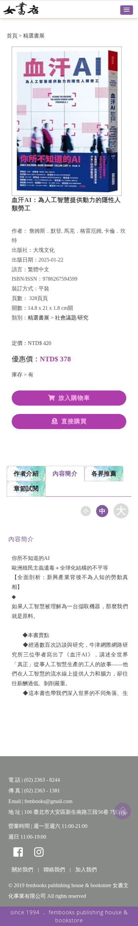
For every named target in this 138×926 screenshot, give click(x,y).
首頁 (12, 36)
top (122, 811)
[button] (126, 10)
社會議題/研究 (71, 317)
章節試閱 (26, 488)
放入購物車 (74, 398)
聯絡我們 (54, 869)
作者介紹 (26, 473)
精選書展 (34, 36)
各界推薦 (103, 473)
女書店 (28, 8)
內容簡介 (65, 473)
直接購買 (74, 421)
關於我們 (22, 869)
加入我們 (86, 869)
